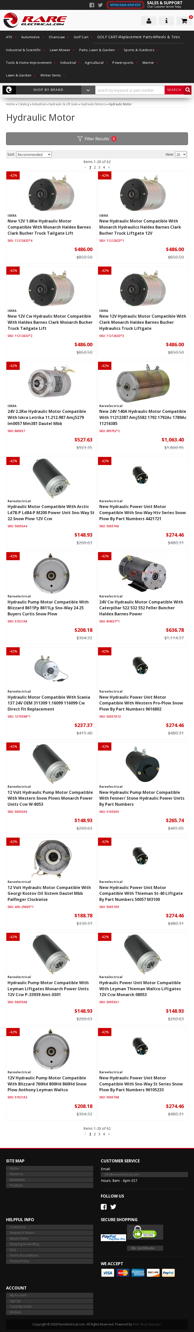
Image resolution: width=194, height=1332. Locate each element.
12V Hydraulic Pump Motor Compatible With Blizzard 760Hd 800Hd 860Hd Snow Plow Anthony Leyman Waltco (47, 1084)
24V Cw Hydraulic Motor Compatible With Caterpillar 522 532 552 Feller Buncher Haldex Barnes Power (141, 608)
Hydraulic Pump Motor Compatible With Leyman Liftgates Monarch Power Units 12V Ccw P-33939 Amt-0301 (48, 989)
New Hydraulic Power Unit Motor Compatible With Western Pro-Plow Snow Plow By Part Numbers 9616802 (141, 703)
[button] (9, 37)
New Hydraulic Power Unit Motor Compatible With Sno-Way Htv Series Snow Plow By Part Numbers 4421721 (142, 512)
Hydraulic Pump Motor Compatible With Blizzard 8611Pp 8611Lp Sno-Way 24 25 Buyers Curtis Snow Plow (48, 608)
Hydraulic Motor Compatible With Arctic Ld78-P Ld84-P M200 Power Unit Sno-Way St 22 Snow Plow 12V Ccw (51, 512)
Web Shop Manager (147, 1324)
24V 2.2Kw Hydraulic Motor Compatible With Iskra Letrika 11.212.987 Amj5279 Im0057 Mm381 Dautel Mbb (47, 417)
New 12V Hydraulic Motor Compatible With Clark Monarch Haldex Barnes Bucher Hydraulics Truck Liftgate (142, 322)
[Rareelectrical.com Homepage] (35, 20)
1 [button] (90, 167)
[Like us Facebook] (91, 5)
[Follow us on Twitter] (100, 5)
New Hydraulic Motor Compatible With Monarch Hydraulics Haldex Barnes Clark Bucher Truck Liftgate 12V (140, 227)
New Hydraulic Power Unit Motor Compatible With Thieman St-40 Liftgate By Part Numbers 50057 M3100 (141, 893)
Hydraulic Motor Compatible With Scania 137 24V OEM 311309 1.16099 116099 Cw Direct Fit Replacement (49, 703)
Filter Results (100, 139)
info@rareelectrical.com (122, 1174)
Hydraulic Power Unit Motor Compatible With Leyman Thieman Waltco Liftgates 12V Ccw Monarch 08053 (140, 989)
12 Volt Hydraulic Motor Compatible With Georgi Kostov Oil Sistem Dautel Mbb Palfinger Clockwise (49, 893)
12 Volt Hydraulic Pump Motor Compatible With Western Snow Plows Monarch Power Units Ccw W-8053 (50, 798)
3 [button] (99, 167)
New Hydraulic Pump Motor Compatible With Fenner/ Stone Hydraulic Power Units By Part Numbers (141, 798)
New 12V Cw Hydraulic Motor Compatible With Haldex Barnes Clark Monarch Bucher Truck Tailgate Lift (50, 322)
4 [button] (104, 167)
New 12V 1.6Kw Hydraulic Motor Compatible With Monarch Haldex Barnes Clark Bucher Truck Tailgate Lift (49, 227)
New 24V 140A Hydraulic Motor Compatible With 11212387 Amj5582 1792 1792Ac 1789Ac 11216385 (142, 417)
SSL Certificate (142, 1248)
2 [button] (95, 167)
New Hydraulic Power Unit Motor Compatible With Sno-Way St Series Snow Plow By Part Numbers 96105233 (141, 1084)
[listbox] (34, 154)
